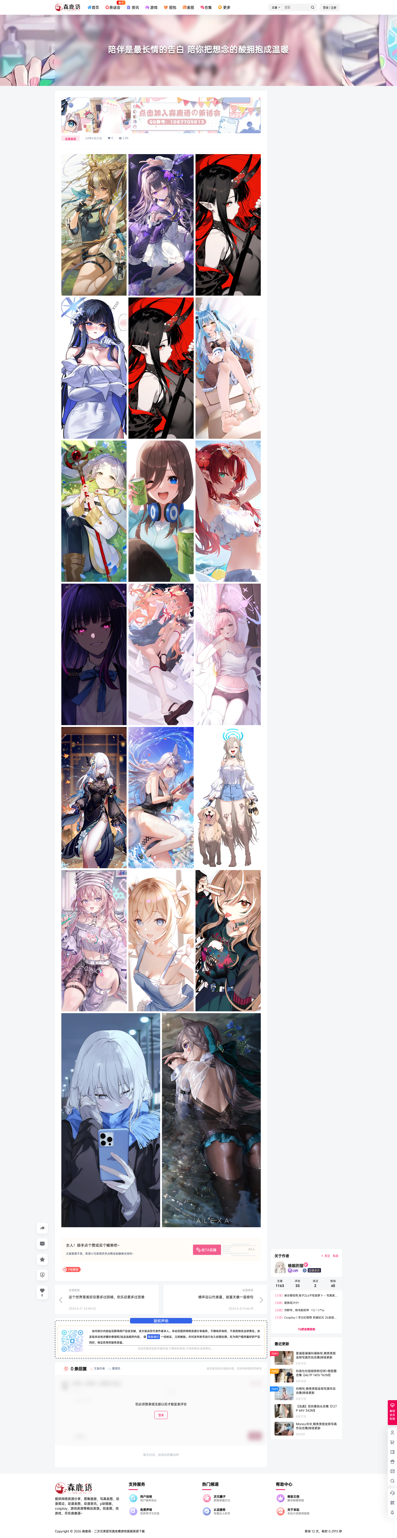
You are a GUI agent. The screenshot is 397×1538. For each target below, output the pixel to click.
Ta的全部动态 (306, 1329)
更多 (226, 7)
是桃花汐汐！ (288, 1303)
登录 (161, 1415)
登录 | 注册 (329, 7)
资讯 (135, 7)
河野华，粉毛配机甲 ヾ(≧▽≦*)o (299, 1310)
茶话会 (114, 5)
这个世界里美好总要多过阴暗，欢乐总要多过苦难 (107, 1297)
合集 (208, 7)
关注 (327, 1256)
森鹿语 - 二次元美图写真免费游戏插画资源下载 (113, 1531)
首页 (95, 7)
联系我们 (153, 1337)
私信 (335, 1256)
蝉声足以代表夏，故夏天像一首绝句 (225, 1297)
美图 (190, 7)
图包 (172, 7)
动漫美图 (70, 139)
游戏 (154, 7)
